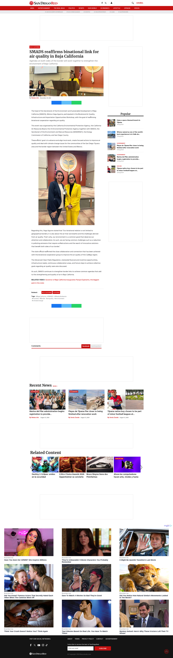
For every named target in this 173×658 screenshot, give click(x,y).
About (69, 639)
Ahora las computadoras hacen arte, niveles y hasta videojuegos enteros (126, 477)
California (56, 293)
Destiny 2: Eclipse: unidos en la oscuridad (43, 476)
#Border (42, 298)
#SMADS (50, 296)
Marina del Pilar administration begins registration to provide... (128, 158)
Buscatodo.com (85, 654)
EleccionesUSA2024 (73, 12)
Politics (72, 8)
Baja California (47, 293)
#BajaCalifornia (41, 296)
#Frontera (35, 298)
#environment (59, 298)
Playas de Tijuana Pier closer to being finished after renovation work (130, 146)
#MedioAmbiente (60, 296)
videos (136, 8)
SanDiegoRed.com (48, 653)
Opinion (127, 8)
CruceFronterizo (100, 12)
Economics (105, 8)
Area (32, 8)
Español (139, 3)
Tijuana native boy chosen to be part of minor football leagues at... (130, 169)
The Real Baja (59, 8)
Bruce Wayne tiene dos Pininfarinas (97, 476)
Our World (92, 8)
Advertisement (111, 639)
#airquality (50, 298)
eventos (87, 12)
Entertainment (44, 8)
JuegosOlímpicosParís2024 (54, 12)
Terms (77, 639)
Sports (81, 8)
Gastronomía (123, 12)
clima (113, 12)
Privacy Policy (88, 639)
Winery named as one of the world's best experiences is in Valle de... (130, 133)
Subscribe (103, 648)
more (55, 386)
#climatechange (37, 300)
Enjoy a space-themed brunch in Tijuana (128, 121)
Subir (166, 651)
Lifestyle (116, 8)
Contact (99, 639)
